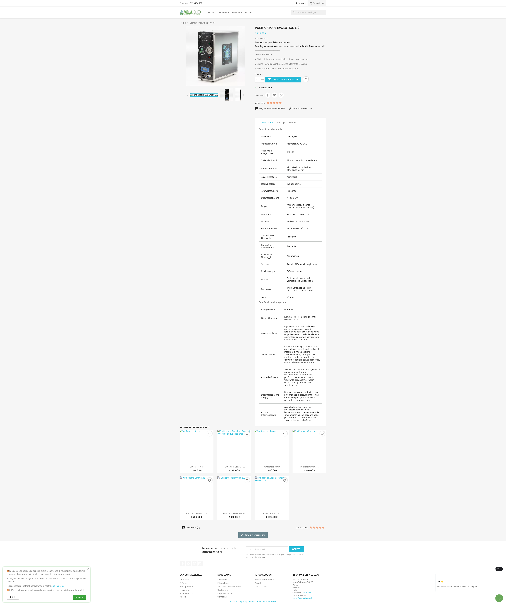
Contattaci (222, 597)
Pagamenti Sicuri (242, 12)
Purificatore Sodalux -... (234, 467)
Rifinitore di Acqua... (272, 513)
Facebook (182, 563)
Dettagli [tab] (281, 122)
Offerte (183, 583)
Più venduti (185, 590)
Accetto (80, 597)
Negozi (183, 597)
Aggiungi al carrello (283, 79)
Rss (188, 563)
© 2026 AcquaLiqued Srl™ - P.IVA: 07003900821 (253, 601)
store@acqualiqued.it (302, 598)
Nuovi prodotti (186, 586)
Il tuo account (264, 574)
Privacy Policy (223, 583)
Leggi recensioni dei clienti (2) (271, 108)
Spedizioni (222, 579)
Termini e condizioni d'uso (229, 586)
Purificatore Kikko (197, 467)
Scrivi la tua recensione (302, 108)
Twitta (274, 95)
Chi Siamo (223, 12)
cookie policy (57, 586)
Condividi (267, 95)
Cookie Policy (223, 590)
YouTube (194, 563)
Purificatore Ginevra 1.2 (196, 513)
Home (211, 12)
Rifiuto (12, 597)
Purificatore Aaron (272, 467)
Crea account (261, 586)
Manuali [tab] (293, 122)
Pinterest (281, 95)
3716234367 (196, 3)
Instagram (200, 563)
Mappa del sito (186, 593)
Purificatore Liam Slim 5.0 (234, 513)
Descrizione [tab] (267, 122)
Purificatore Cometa (309, 467)
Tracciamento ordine (264, 579)
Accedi (258, 583)
